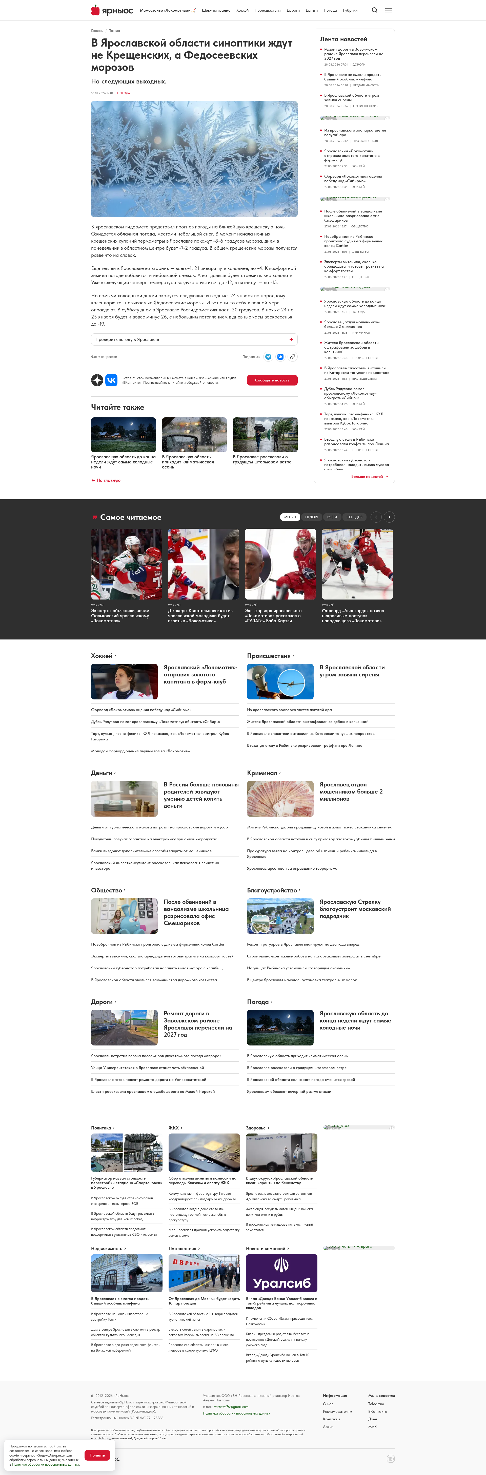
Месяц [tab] (290, 517)
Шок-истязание (216, 10)
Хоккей (242, 10)
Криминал (361, 332)
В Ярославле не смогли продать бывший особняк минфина (352, 76)
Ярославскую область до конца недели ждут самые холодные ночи (355, 303)
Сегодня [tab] (354, 517)
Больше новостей (367, 476)
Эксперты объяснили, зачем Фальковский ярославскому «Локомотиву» (120, 615)
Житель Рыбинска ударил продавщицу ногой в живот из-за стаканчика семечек (319, 827)
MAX (372, 1426)
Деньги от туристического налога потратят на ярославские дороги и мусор (159, 827)
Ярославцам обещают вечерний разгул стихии (289, 1091)
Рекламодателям (337, 1411)
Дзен (372, 1419)
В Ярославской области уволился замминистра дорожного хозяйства (154, 979)
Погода (330, 10)
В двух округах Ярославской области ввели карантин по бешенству (279, 1180)
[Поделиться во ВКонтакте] (280, 357)
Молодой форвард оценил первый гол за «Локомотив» (140, 751)
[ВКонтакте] (111, 380)
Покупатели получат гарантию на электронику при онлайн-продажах (154, 839)
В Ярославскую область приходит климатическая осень (297, 1055)
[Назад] (376, 517)
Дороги (293, 10)
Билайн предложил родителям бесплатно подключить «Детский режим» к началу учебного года (277, 1339)
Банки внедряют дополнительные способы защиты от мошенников (151, 850)
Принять (97, 1455)
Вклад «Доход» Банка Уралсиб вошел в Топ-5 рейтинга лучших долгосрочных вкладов (281, 1303)
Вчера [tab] (332, 517)
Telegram (376, 1403)
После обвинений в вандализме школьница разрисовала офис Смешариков (353, 216)
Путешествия (182, 1248)
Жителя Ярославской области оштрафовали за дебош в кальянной (351, 347)
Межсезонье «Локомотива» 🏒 (168, 10)
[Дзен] (97, 380)
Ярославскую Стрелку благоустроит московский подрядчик (355, 909)
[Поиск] (375, 10)
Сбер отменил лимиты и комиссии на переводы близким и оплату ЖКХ (202, 1180)
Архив (328, 1426)
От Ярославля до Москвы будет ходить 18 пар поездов (204, 1301)
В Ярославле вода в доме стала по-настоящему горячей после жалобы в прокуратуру (197, 1214)
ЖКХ (174, 1127)
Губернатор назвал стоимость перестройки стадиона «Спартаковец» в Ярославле (126, 1183)
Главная (97, 31)
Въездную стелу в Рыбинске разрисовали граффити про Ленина (356, 441)
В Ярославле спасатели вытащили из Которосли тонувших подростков (356, 370)
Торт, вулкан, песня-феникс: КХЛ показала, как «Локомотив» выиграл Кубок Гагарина (353, 418)
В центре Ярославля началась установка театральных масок (302, 979)
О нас (328, 1403)
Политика (101, 1127)
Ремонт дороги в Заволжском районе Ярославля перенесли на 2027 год (353, 54)
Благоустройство (272, 890)
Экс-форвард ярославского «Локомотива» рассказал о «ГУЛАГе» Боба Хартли (273, 615)
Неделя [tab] (311, 517)
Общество (360, 226)
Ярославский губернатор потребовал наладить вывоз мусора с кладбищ (356, 465)
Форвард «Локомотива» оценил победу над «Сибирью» (353, 178)
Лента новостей (343, 39)
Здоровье (256, 1127)
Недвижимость (366, 85)
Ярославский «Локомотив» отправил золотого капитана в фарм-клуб (352, 155)
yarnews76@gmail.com (231, 1407)
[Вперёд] (389, 517)
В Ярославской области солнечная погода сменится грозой (301, 1079)
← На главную (105, 480)
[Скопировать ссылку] (293, 357)
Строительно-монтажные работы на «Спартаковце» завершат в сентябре (313, 956)
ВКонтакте (377, 1411)
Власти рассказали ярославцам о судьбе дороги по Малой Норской (153, 1091)
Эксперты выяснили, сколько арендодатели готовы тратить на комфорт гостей (354, 266)
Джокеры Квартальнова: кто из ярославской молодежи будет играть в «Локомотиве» (200, 615)
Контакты (331, 1419)
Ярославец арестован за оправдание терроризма (292, 868)
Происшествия (268, 10)
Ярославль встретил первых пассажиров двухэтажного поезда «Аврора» (156, 1055)
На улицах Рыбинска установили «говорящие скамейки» (298, 968)
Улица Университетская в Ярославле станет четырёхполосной (147, 1067)
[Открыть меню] (389, 10)
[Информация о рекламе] (386, 119)
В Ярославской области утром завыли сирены (351, 97)
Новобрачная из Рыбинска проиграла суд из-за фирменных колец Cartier (353, 241)
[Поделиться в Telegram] (268, 357)
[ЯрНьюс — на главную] (112, 10)
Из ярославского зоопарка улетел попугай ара (355, 132)
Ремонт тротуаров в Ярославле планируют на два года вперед (303, 944)
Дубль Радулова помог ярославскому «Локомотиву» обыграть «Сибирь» (350, 393)
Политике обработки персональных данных (45, 1464)
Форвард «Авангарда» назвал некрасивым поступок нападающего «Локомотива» (353, 615)
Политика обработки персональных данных (236, 1413)
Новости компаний (265, 1248)
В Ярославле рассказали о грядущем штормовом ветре (297, 1067)
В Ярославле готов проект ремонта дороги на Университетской (148, 1079)
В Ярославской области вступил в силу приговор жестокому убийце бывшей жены (321, 839)
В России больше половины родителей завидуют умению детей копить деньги (201, 795)
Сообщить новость (272, 380)
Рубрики (350, 10)
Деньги (312, 10)
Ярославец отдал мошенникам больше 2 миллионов (352, 324)
